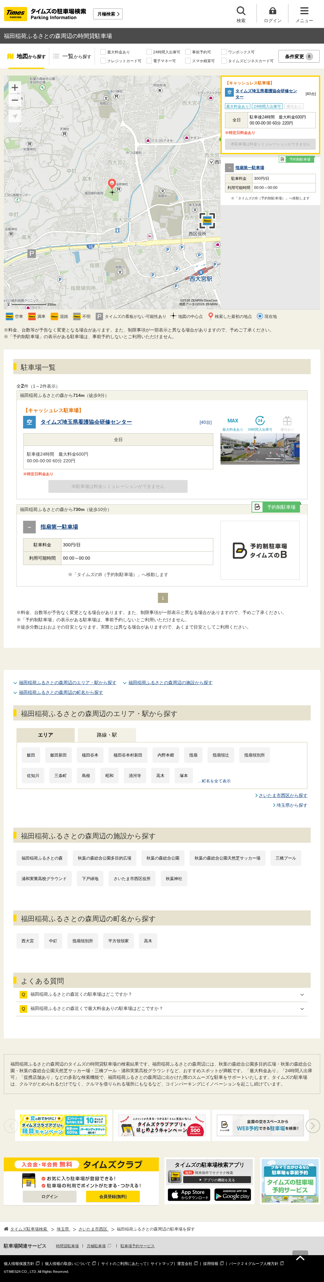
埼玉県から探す (292, 805)
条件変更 (298, 56)
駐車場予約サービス (138, 1246)
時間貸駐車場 (67, 1246)
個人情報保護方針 (19, 1263)
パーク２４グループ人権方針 (253, 1263)
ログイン (49, 1196)
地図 (31, 56)
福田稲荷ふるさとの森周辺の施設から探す (170, 682)
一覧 (76, 56)
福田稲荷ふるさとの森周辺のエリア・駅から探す (67, 682)
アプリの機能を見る (219, 1180)
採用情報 (210, 1263)
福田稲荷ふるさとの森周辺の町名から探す (61, 692)
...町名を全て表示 (214, 781)
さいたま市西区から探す (283, 795)
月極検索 (106, 13)
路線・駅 (107, 735)
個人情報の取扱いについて (67, 1263)
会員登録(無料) (113, 1196)
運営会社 (184, 1263)
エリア (45, 735)
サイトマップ (162, 1263)
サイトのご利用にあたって (124, 1263)
